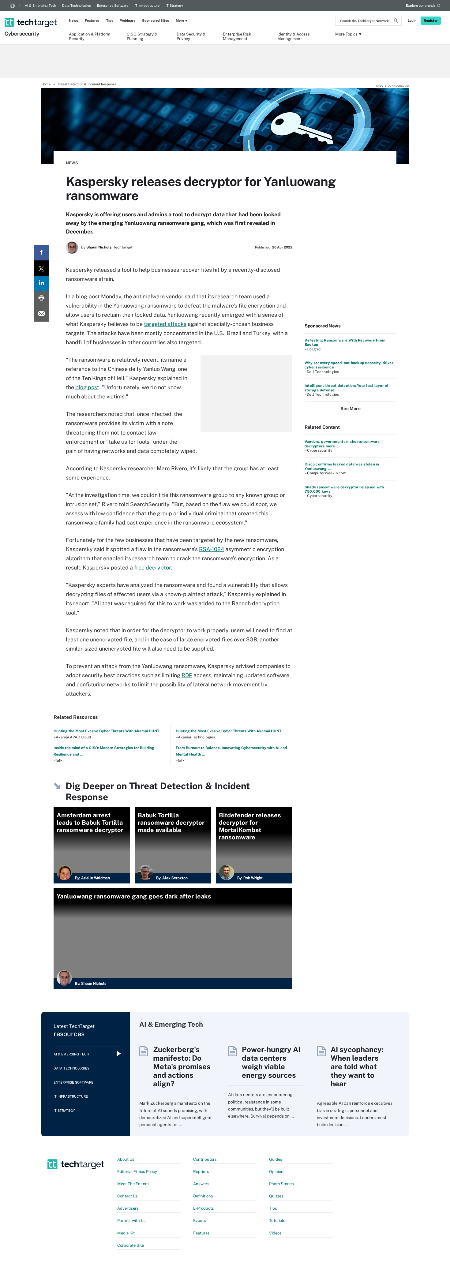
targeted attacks (165, 324)
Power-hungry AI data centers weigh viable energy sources (271, 1062)
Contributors (205, 1159)
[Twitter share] (41, 268)
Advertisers (128, 1208)
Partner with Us (131, 1220)
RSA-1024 (211, 549)
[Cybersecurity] (31, 14)
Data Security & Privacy (191, 36)
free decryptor (152, 567)
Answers (201, 1184)
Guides (275, 1159)
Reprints (201, 1171)
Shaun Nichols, (99, 247)
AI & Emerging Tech (40, 5)
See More (350, 408)
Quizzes (276, 1196)
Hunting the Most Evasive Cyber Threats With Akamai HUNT (106, 731)
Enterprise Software (112, 5)
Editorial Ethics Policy (137, 1171)
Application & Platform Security (89, 36)
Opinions (277, 1171)
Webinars (127, 20)
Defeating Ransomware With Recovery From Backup (345, 342)
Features (92, 20)
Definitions (203, 1196)
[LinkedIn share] (41, 283)
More (180, 20)
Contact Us (127, 1196)
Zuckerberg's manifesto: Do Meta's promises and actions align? (182, 1066)
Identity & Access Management (293, 36)
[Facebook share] (41, 252)
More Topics (346, 34)
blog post (87, 387)
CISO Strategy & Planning (142, 36)
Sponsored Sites (155, 20)
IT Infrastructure (146, 5)
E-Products (203, 1208)
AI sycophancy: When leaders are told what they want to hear (357, 1066)
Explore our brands (421, 5)
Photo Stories (281, 1184)
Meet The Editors (133, 1184)
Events (199, 1220)
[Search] (395, 21)
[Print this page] (41, 298)
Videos (275, 1233)
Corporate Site (130, 1245)
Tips (109, 20)
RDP (187, 675)
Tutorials (277, 1220)
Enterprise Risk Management (237, 36)
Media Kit (126, 1233)
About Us (125, 1159)
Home (46, 84)
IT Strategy (174, 5)
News (73, 20)
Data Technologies (76, 5)
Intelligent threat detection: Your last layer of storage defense (347, 387)
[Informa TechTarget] (12, 5)
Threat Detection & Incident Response (86, 84)
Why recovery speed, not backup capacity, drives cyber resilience (349, 365)
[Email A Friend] (41, 314)
